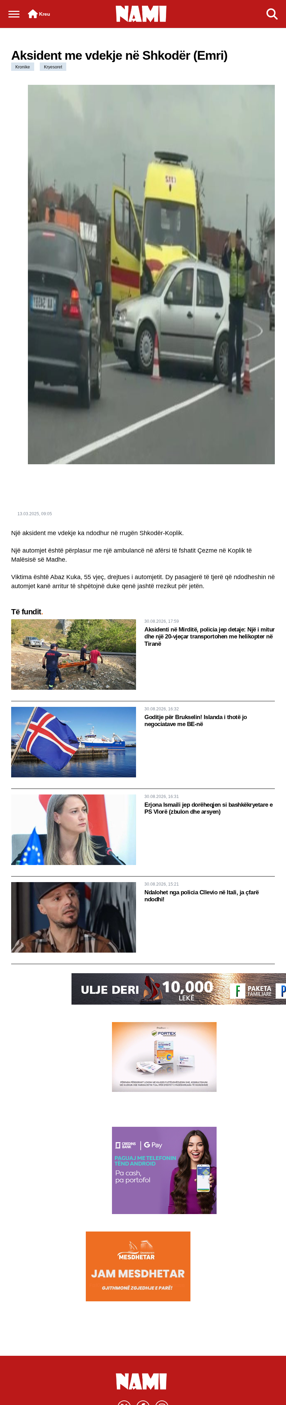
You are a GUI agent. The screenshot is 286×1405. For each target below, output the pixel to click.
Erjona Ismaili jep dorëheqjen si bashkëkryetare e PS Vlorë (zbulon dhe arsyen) (208, 808)
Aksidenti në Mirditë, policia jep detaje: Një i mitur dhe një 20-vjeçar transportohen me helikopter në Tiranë (209, 636)
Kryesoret (53, 67)
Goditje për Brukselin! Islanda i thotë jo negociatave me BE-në (195, 720)
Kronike (22, 67)
